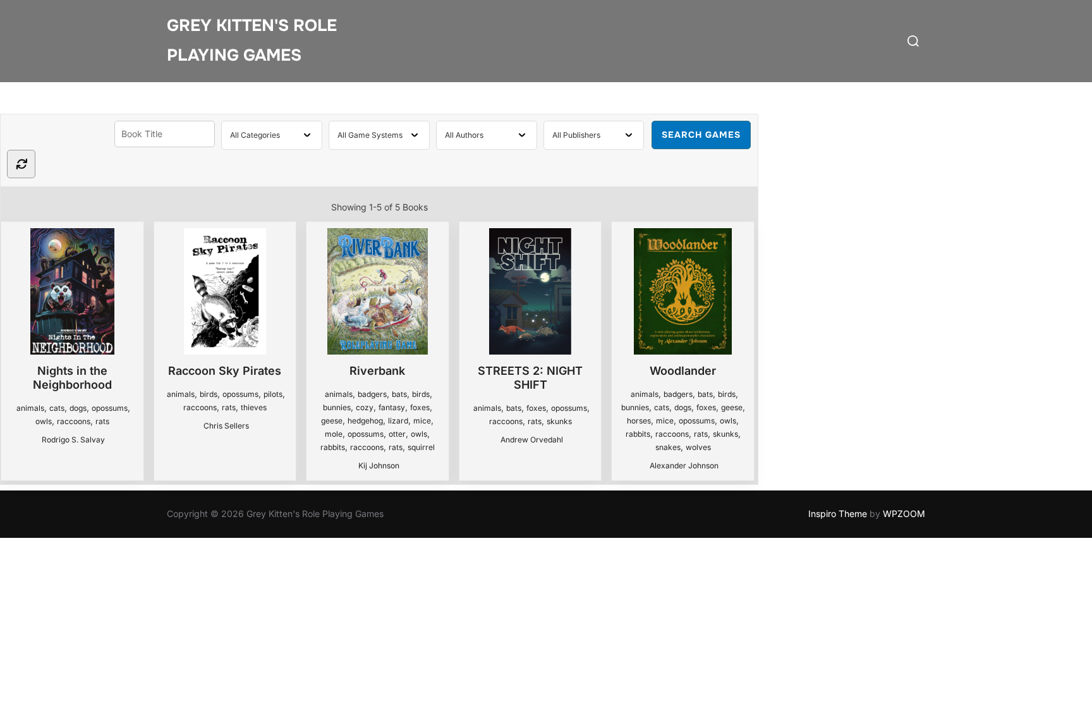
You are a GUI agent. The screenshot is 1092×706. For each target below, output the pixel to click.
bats (399, 394)
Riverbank (377, 370)
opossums (110, 408)
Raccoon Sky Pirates (224, 370)
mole (334, 434)
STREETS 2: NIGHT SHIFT (530, 377)
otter (397, 434)
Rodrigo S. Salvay (73, 439)
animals (30, 408)
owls (43, 421)
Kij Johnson (378, 465)
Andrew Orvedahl (531, 439)
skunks (559, 421)
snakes (668, 447)
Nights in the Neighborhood (72, 377)
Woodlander (683, 370)
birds (208, 394)
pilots (273, 394)
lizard (398, 420)
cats (56, 408)
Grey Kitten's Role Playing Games (252, 40)
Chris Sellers (226, 425)
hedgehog (365, 420)
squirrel (421, 447)
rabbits (332, 447)
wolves (698, 447)
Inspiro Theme (837, 513)
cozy (364, 407)
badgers (372, 394)
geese (332, 420)
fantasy (392, 407)
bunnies (337, 407)
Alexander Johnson (684, 465)
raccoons (73, 421)
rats (102, 421)
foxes (420, 407)
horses (639, 420)
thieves (254, 407)
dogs (78, 408)
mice (422, 420)
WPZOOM (904, 513)
